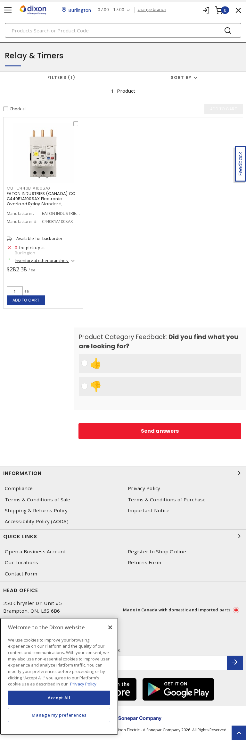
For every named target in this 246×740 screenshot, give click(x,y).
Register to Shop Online (157, 552)
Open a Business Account (35, 552)
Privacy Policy (144, 488)
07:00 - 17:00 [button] (111, 10)
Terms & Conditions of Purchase (167, 500)
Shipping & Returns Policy (36, 510)
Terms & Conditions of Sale (37, 500)
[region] (59, 676)
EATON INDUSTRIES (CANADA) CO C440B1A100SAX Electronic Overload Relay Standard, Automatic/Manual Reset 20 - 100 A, (42, 204)
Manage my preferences (59, 715)
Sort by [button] (181, 77)
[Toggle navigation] (8, 10)
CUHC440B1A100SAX (29, 188)
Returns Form (144, 562)
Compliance (19, 488)
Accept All (59, 698)
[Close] (110, 627)
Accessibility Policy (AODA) (37, 521)
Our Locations (21, 562)
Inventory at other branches (42, 260)
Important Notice (148, 510)
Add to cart (26, 300)
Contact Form (21, 574)
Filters (60, 77)
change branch (152, 9)
